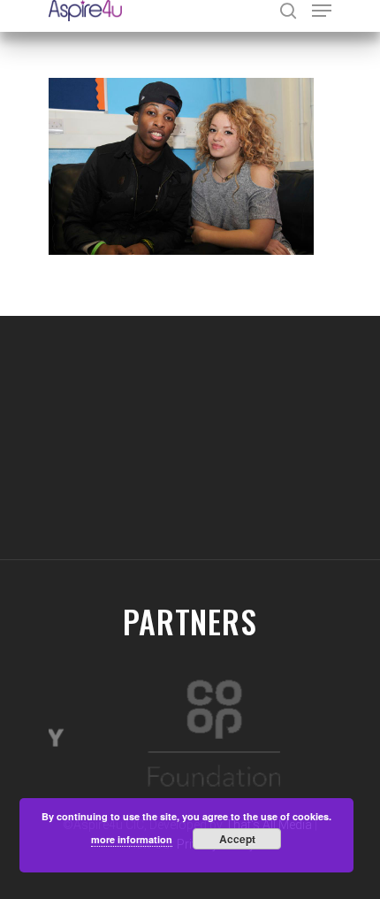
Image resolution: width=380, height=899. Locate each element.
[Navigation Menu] (321, 10)
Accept (237, 839)
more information (131, 839)
